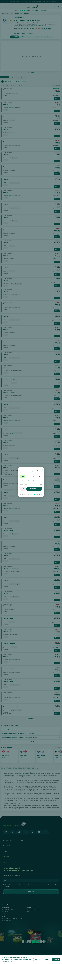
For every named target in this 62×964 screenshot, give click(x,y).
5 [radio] (28, 480)
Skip (23, 489)
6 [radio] (33, 480)
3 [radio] (39, 476)
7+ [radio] (39, 480)
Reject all (37, 959)
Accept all (56, 959)
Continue (33, 489)
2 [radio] (33, 476)
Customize (46, 959)
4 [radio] (22, 480)
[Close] (42, 469)
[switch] (40, 484)
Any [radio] (23, 476)
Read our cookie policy (7, 961)
